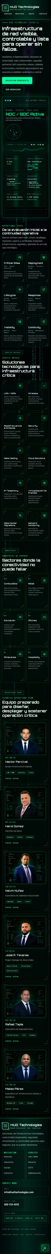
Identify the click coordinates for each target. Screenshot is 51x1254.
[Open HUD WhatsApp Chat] (45, 1248)
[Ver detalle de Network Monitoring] (38, 525)
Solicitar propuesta (17, 80)
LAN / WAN (33, 1157)
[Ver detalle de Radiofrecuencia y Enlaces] (13, 428)
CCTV (30, 1168)
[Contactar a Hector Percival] (25, 751)
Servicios (8, 14)
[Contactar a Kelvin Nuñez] (25, 880)
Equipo (31, 14)
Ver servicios (13, 89)
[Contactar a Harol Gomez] (25, 816)
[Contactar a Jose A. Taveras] (25, 947)
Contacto (43, 14)
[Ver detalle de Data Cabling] (13, 460)
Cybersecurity (34, 1173)
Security (32, 1162)
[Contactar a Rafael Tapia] (25, 1014)
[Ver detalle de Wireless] (38, 395)
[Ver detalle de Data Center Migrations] (13, 525)
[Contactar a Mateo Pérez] (25, 1080)
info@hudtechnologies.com (19, 1192)
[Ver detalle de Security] (38, 428)
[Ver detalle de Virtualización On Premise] (38, 492)
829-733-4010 (11, 1204)
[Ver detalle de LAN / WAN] (13, 395)
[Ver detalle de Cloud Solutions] (38, 460)
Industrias (19, 14)
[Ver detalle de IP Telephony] (13, 492)
